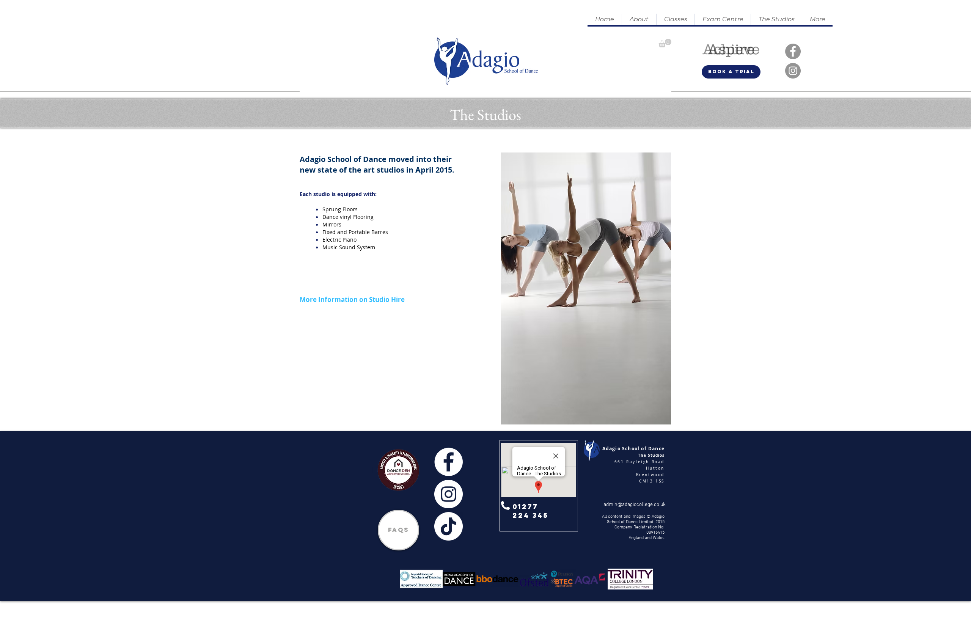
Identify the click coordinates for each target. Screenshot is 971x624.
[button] (639, 19)
